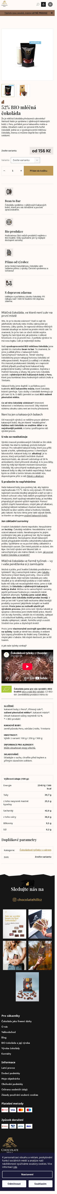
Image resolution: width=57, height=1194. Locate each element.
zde (15, 1167)
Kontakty (6, 1053)
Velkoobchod (8, 1032)
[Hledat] (38, 4)
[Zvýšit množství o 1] (21, 170)
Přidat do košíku (38, 170)
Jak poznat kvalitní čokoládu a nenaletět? (27, 553)
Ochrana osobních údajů (14, 1089)
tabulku (45, 572)
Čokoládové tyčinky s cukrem (35, 849)
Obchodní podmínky (12, 1084)
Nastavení (27, 1174)
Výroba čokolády (10, 1048)
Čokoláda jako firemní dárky (16, 1021)
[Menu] (50, 4)
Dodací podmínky (10, 1073)
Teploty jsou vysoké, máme (25, 13)
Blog (3, 1037)
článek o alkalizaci (35, 476)
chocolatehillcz (29, 899)
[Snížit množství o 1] (4, 170)
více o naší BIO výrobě (32, 691)
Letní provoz (8, 1068)
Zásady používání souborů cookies (19, 1095)
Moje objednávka (10, 1078)
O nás (4, 1026)
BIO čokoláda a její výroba (15, 1043)
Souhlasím (40, 1183)
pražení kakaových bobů (35, 515)
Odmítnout (14, 1183)
